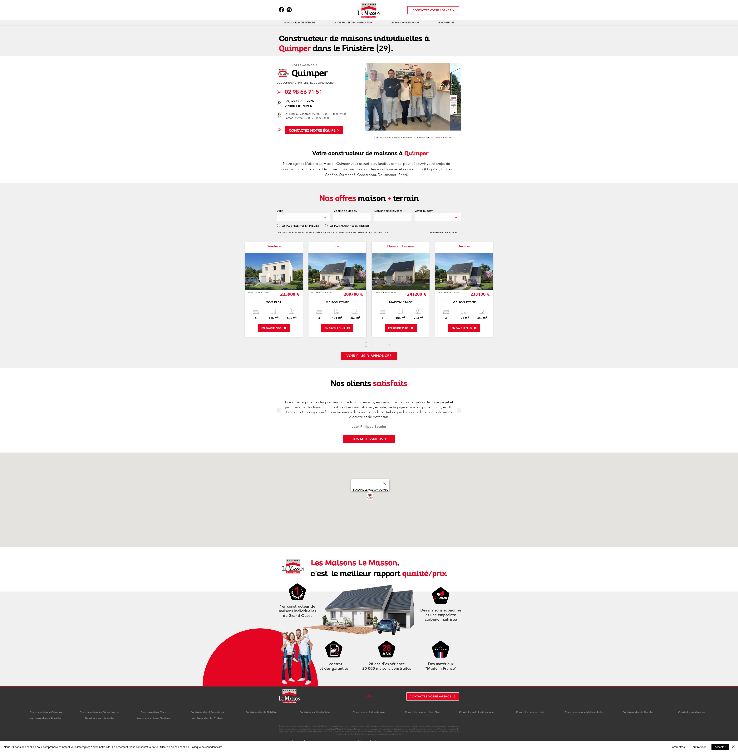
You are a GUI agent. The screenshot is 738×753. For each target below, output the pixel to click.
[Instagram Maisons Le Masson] (289, 9)
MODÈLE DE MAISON (345, 211)
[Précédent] (279, 410)
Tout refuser (698, 747)
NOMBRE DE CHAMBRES (388, 211)
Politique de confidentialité (206, 747)
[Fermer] (733, 747)
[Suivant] (389, 345)
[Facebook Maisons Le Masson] (281, 9)
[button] (299, 22)
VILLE (280, 211)
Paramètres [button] (678, 747)
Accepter (720, 747)
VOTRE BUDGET (424, 211)
